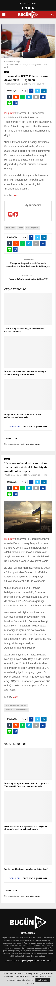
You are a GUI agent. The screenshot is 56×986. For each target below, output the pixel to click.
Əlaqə (34, 4)
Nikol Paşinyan (32, 228)
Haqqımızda (24, 4)
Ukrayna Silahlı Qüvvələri (17, 710)
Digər (6, 72)
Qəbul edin (43, 980)
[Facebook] (15, 215)
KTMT (21, 228)
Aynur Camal (15, 84)
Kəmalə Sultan (16, 475)
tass (15, 195)
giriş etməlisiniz (32, 444)
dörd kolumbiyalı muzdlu (16, 705)
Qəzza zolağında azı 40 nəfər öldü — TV (28, 279)
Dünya (7, 459)
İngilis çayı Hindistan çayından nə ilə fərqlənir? (26, 869)
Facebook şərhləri (35, 426)
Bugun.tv (9, 113)
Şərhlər (14, 426)
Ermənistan (10, 228)
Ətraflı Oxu (29, 983)
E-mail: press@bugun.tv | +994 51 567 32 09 (33, 961)
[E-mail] (10, 215)
